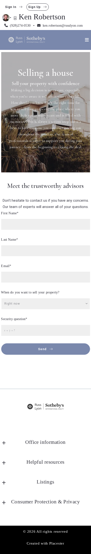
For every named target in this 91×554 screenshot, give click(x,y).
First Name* (10, 213)
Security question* (14, 319)
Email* (6, 266)
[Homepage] (26, 39)
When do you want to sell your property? (30, 292)
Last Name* (9, 239)
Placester (56, 543)
